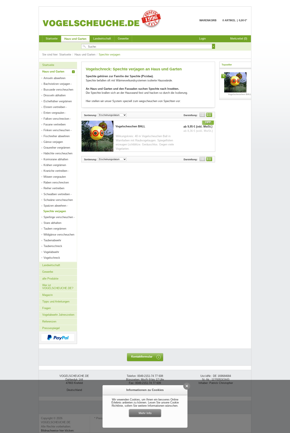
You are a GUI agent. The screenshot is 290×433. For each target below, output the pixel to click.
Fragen (46, 308)
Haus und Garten (75, 38)
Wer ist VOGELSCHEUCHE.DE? (57, 287)
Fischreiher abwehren (57, 136)
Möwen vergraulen (55, 176)
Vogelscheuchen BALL (239, 94)
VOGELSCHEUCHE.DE (102, 18)
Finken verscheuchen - (58, 130)
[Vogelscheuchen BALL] (235, 83)
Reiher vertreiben (54, 188)
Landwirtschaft (102, 38)
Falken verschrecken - (57, 118)
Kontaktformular (141, 356)
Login (202, 38)
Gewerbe (123, 38)
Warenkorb (189, 23)
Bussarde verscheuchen (58, 89)
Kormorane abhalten (56, 159)
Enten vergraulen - (55, 112)
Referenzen (49, 321)
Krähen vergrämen (55, 165)
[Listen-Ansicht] (209, 115)
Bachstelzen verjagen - (58, 83)
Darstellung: (190, 115)
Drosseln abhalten (55, 95)
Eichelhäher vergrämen (58, 101)
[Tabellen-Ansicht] (202, 115)
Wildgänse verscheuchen (59, 234)
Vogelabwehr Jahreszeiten (58, 314)
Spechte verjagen (54, 211)
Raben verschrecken (56, 182)
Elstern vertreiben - (55, 107)
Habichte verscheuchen (58, 153)
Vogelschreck (52, 257)
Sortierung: (90, 115)
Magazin (47, 295)
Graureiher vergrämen (57, 147)
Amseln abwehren (54, 78)
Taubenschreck (53, 246)
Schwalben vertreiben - (58, 194)
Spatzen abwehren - (56, 205)
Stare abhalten (52, 222)
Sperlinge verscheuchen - (59, 217)
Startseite (65, 54)
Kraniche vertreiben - (56, 170)
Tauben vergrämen (55, 228)
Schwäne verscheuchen (58, 200)
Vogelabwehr (51, 252)
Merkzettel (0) (238, 38)
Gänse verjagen (53, 141)
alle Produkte (50, 278)
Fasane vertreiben (55, 124)
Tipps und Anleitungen (55, 301)
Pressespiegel (51, 328)
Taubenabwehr (52, 240)
